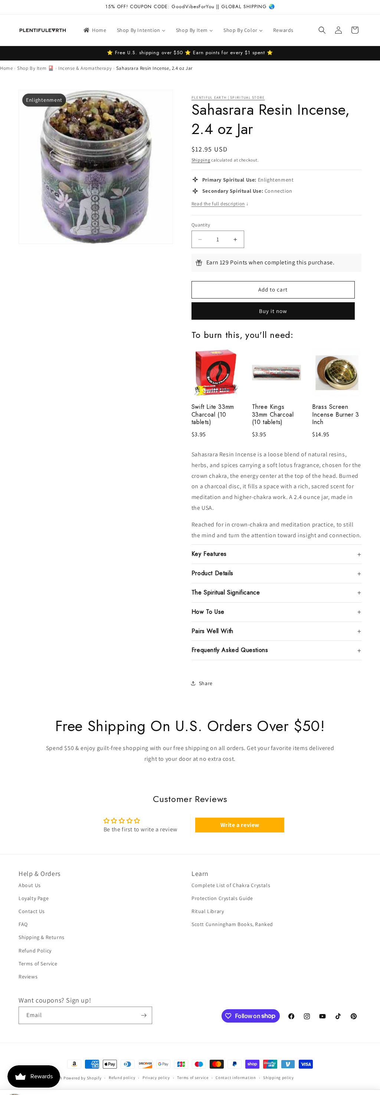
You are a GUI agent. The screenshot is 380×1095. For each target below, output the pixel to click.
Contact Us (32, 911)
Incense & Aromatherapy (85, 68)
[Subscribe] (143, 1015)
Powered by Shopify (82, 1078)
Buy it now (273, 311)
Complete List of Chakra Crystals (230, 885)
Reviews (28, 976)
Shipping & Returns (42, 937)
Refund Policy (35, 950)
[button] (322, 30)
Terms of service (192, 1077)
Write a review (239, 825)
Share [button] (206, 683)
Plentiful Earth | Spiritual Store (228, 97)
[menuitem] (94, 30)
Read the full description (220, 204)
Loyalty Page (34, 898)
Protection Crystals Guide (222, 898)
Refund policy (122, 1077)
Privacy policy (156, 1077)
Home (6, 68)
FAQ (23, 924)
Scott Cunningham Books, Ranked (232, 924)
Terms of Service (38, 963)
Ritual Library (207, 911)
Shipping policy (278, 1077)
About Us (30, 885)
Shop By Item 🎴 (35, 68)
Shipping (200, 160)
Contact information (236, 1077)
